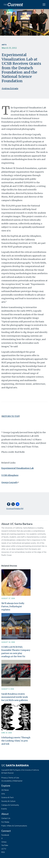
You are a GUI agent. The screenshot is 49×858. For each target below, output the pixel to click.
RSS (3, 852)
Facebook (5, 835)
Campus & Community (10, 805)
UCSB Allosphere (9, 475)
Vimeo (3, 842)
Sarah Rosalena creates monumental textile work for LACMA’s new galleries (14, 697)
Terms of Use (13, 777)
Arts (4, 45)
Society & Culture (8, 801)
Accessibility (6, 781)
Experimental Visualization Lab (17, 468)
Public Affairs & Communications (14, 826)
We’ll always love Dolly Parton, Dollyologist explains (12, 606)
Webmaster (17, 781)
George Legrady (9, 482)
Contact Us (5, 818)
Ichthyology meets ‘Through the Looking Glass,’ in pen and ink (15, 740)
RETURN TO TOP (10, 416)
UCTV (3, 849)
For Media (5, 822)
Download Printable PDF (14, 509)
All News (5, 790)
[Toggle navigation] (44, 4)
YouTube (4, 845)
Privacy (4, 777)
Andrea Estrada (10, 88)
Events (4, 809)
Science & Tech (7, 797)
